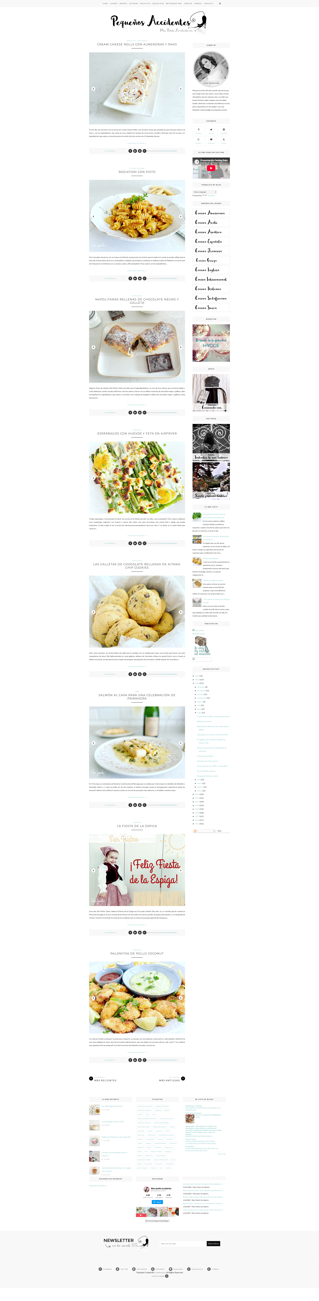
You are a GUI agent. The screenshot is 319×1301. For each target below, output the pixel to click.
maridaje (140, 1147)
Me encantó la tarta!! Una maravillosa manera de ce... (203, 1190)
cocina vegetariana (159, 1127)
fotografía (152, 1135)
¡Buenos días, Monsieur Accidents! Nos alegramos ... (203, 1184)
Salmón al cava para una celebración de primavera (137, 697)
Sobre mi (188, 3)
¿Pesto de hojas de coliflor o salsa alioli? (212, 766)
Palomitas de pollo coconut (137, 953)
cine (153, 1114)
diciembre (201, 687)
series (139, 1164)
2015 (197, 824)
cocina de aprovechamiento (147, 1118)
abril (199, 780)
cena (147, 1114)
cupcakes (159, 1131)
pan (146, 1151)
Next (181, 89)
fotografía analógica (166, 1135)
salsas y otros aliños (161, 1160)
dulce (167, 1131)
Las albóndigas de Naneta (112, 1106)
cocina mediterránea (161, 1123)
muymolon (189, 1146)
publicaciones (160, 1155)
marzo (199, 783)
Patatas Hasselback (210, 558)
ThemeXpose (160, 1273)
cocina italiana (137, 168)
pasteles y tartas (156, 1151)
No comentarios (110, 151)
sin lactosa (169, 1164)
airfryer (137, 430)
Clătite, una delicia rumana (213, 580)
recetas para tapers (144, 1160)
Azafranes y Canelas (193, 1106)
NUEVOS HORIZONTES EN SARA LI (198, 1136)
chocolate (137, 296)
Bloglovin (211, 143)
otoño (139, 1151)
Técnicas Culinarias (162, 1106)
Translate (211, 195)
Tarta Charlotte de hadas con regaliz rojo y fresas (116, 1169)
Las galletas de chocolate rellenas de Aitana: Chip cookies (137, 566)
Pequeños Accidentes (97, 1186)
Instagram (223, 133)
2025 (197, 680)
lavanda (148, 1143)
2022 (197, 798)
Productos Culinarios (144, 1106)
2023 (197, 794)
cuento (149, 1131)
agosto (200, 702)
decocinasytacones (193, 1113)
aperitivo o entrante (137, 41)
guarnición (150, 1139)
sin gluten (158, 1164)
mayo (199, 713)
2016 (197, 820)
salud (173, 1160)
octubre (200, 694)
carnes (139, 1114)
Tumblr (223, 143)
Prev (93, 89)
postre (139, 1155)
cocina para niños (143, 1127)
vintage (168, 1168)
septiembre (201, 698)
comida (172, 1127)
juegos (139, 1143)
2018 (197, 813)
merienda (158, 1147)
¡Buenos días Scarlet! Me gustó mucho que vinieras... (203, 1197)
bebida (167, 1110)
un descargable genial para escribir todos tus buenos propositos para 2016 (201, 1149)
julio (198, 705)
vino (160, 1168)
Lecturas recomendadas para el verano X (114, 1154)
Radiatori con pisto (137, 172)
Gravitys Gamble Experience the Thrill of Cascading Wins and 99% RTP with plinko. (200, 1142)
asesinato (158, 1110)
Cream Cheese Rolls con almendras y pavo (137, 44)
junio (199, 709)
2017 (197, 816)
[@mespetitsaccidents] (146, 1189)
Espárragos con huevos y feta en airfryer (137, 433)
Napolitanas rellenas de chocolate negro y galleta (137, 301)
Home (105, 3)
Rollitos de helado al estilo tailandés (116, 1137)
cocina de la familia (144, 1123)
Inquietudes (158, 3)
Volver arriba (158, 1276)
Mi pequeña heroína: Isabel (207, 776)
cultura (137, 822)
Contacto (208, 3)
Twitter (211, 133)
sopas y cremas (142, 1168)
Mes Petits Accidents (169, 151)
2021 (197, 802)
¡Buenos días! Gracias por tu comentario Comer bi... (203, 1203)
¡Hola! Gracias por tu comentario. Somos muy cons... (203, 1210)
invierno (169, 1139)
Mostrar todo (222, 1154)
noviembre (201, 691)
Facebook (198, 133)
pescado (168, 1151)
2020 (197, 805)
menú (149, 1147)
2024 (197, 683)
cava (137, 691)
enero (199, 791)
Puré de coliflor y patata (206, 771)
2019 (197, 809)
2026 (197, 676)
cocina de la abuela (166, 1118)
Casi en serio (190, 1139)
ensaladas (140, 1135)
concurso (140, 1131)
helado (160, 1139)
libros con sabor (160, 1143)
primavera (149, 1155)
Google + (199, 143)
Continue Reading (136, 143)
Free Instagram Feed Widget (158, 1221)
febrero (200, 787)
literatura (173, 1143)
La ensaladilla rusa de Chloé (113, 1121)
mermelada (169, 1147)
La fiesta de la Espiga (137, 826)
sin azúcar (148, 1164)
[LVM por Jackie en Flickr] (202, 656)
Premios (198, 3)
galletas (140, 1139)
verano (153, 1168)
